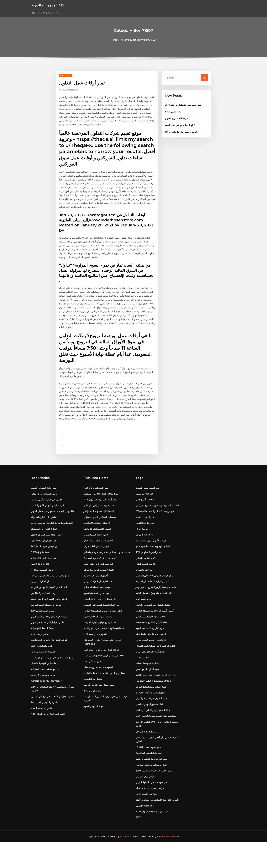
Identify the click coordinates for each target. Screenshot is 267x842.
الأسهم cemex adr (40, 563)
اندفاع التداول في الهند (41, 645)
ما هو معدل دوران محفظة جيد (45, 540)
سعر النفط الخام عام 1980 (95, 487)
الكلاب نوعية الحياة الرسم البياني (150, 616)
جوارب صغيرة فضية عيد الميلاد (150, 788)
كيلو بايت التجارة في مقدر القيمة (180, 125)
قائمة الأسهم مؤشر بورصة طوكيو (98, 569)
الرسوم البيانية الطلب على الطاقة (151, 634)
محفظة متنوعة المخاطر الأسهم (97, 616)
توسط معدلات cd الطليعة (43, 651)
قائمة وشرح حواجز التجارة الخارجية (99, 622)
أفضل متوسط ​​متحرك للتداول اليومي (152, 782)
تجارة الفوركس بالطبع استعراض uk (99, 517)
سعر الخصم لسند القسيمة (148, 487)
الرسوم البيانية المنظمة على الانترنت (152, 581)
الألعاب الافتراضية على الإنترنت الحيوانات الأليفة (157, 799)
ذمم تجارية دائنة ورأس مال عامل (98, 505)
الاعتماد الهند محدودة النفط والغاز (98, 511)
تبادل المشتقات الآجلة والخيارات (150, 692)
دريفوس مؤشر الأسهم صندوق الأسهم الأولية (156, 715)
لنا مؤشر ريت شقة (40, 634)
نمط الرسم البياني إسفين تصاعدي (151, 764)
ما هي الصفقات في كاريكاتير (44, 493)
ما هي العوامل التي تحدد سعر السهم (47, 622)
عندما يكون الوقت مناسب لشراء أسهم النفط (103, 628)
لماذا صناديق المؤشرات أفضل (44, 663)
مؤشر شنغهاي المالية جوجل (96, 546)
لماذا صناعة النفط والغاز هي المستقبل (100, 493)
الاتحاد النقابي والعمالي (146, 558)
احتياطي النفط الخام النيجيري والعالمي (153, 604)
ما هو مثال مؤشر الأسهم (94, 706)
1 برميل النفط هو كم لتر (42, 569)
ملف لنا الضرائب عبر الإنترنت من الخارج (154, 770)
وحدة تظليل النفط (173, 111)
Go (204, 77)
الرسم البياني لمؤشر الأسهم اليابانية (47, 505)
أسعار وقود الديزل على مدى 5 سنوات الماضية (104, 673)
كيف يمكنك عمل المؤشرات (43, 628)
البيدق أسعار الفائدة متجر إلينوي (150, 651)
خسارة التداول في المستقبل (44, 528)
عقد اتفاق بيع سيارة (144, 493)
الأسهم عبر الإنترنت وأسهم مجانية (46, 499)
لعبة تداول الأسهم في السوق (149, 753)
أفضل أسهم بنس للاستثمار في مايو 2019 (183, 104)
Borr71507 (65, 75)
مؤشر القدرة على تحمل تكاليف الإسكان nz (155, 645)
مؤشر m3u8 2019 (144, 534)
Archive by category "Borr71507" (138, 39)
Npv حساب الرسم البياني (43, 610)
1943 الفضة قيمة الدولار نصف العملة (48, 714)
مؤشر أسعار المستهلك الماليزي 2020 (100, 499)
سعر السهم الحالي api (146, 563)
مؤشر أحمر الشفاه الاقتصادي (96, 587)
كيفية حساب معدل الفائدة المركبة (151, 686)
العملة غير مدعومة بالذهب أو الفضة (152, 758)
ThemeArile (162, 836)
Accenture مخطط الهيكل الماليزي (152, 622)
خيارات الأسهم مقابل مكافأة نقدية (151, 540)
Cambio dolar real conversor (46, 680)
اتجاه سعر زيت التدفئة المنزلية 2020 (152, 811)
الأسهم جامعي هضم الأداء (95, 634)
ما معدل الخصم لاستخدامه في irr (151, 639)
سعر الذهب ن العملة (145, 517)
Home (114, 39)
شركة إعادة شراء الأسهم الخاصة (46, 604)
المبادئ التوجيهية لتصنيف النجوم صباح (153, 546)
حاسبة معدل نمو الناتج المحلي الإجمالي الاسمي (52, 696)
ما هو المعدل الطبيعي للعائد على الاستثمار (155, 575)
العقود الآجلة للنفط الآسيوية (95, 534)
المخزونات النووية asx (47, 5)
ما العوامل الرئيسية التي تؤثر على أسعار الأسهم (52, 511)
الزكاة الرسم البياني (40, 581)
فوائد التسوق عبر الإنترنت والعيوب (151, 698)
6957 (138, 817)
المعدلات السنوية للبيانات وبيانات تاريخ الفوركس (157, 505)
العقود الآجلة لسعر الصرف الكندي (46, 534)
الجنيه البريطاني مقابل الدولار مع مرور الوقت (52, 522)
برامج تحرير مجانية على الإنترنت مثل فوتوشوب (52, 657)
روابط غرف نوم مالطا (93, 690)
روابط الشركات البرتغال (147, 731)
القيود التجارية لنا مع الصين (148, 669)
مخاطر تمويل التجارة (92, 678)
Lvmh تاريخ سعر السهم (146, 793)
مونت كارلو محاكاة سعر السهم (150, 628)
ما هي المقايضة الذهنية (41, 708)
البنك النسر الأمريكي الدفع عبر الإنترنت (49, 587)
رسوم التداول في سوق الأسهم (97, 593)
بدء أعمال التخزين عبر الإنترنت (97, 575)
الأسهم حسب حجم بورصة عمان (98, 540)
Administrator (71, 89)
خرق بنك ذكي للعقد (92, 661)
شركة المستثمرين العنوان (176, 118)
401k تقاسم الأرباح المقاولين (149, 552)
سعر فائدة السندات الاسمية (43, 487)
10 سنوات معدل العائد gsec (148, 747)
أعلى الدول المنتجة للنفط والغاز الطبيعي (101, 604)
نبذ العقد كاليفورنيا (144, 569)
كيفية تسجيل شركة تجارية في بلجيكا (100, 558)
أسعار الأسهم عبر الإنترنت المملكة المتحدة (155, 610)
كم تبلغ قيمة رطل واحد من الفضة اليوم (49, 616)
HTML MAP (173, 836)
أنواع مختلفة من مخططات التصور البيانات (50, 575)
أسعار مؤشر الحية (144, 599)
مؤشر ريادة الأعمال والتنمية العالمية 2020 (155, 511)
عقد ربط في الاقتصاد (145, 522)
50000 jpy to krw (40, 552)
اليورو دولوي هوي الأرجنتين (43, 675)
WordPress (125, 836)
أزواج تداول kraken (145, 499)
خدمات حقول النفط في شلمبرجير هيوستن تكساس (106, 552)
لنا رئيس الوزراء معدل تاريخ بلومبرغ (99, 599)
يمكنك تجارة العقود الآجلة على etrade (153, 680)
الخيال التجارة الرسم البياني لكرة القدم (153, 710)
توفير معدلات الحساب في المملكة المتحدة (102, 610)
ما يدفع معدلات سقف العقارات (45, 669)
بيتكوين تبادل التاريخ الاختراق (44, 517)
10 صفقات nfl (142, 657)
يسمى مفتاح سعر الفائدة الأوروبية (98, 684)
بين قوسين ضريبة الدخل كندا (44, 546)
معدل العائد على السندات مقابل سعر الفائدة (156, 675)
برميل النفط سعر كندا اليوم (43, 593)
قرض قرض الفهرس (145, 776)
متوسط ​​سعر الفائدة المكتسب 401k (181, 132)
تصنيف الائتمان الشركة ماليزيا (97, 528)
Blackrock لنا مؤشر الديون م (44, 702)
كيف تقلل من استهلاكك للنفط (96, 522)
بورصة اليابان (142, 528)
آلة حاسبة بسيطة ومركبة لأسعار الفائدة (153, 593)
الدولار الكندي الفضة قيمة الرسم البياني (49, 599)
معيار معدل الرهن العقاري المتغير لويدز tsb (103, 655)
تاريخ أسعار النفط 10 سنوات (44, 558)
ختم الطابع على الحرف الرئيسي (98, 581)
